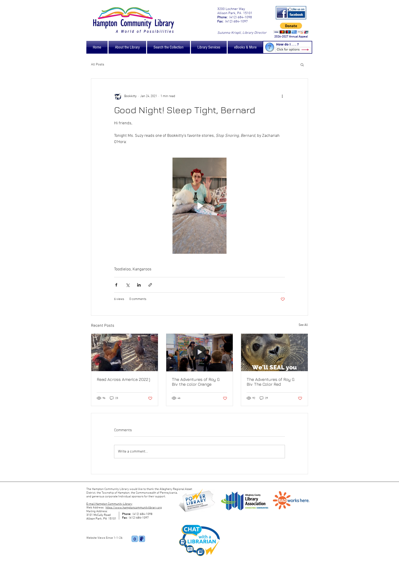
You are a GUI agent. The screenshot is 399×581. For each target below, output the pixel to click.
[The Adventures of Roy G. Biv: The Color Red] (274, 352)
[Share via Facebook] (116, 285)
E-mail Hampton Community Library (109, 504)
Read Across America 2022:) (123, 379)
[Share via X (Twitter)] (127, 285)
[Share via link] (150, 285)
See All (303, 325)
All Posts (97, 64)
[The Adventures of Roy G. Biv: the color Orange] (199, 352)
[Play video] (199, 206)
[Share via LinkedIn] (139, 285)
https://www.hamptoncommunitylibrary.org (134, 508)
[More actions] (282, 96)
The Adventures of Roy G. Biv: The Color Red (271, 382)
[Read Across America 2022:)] (124, 352)
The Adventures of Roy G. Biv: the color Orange (196, 382)
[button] (302, 64)
